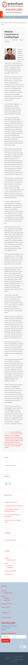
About (6, 563)
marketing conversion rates (11, 444)
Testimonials (10, 567)
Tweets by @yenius (6, 617)
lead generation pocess (14, 442)
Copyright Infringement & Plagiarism (13, 505)
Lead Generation (8, 574)
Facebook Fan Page (14, 438)
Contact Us (7, 558)
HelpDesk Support (11, 559)
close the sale (14, 433)
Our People (10, 565)
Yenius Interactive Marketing (14, 4)
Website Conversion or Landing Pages (11, 34)
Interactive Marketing (15, 432)
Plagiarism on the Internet (11, 502)
